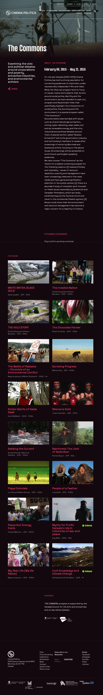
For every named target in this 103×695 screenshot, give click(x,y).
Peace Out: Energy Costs (19, 526)
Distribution (78, 11)
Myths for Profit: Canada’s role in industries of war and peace (66, 529)
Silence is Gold (61, 409)
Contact (60, 4)
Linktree (85, 664)
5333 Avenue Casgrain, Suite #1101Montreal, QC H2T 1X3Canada (21, 663)
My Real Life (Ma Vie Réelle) (21, 572)
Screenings (52, 11)
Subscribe (68, 659)
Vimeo (84, 662)
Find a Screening (46, 655)
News (88, 11)
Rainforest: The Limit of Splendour (65, 450)
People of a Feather (64, 488)
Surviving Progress (64, 366)
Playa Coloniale (17, 488)
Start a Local (90, 4)
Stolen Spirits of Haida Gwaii (22, 411)
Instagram (86, 657)
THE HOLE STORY (18, 327)
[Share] (9, 89)
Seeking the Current (21, 448)
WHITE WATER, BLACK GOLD (21, 289)
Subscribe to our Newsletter (61, 653)
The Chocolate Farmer (66, 327)
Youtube (85, 659)
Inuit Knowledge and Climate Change (65, 572)
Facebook (86, 655)
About (79, 13)
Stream (87, 13)
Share (14, 89)
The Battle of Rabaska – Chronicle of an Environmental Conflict (23, 369)
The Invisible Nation (65, 287)
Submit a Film (73, 4)
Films (42, 11)
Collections (65, 11)
